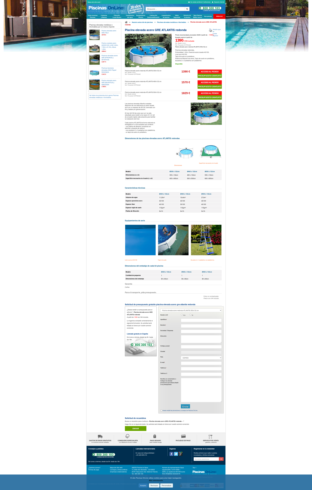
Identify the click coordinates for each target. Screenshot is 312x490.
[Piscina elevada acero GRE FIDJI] (94, 35)
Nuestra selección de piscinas (142, 22)
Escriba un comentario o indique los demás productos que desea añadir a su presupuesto (169, 381)
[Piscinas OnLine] (126, 23)
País (161, 357)
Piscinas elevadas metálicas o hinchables (171, 22)
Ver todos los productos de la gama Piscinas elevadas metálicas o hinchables (104, 96)
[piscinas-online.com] (115, 9)
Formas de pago (93, 470)
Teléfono (163, 368)
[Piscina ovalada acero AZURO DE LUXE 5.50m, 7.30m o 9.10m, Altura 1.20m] (94, 47)
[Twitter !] (176, 454)
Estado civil (164, 315)
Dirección (163, 336)
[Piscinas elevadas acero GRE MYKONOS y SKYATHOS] (94, 60)
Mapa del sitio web (94, 2)
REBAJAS (219, 16)
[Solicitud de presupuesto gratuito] (210, 76)
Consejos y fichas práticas (118, 470)
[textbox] (201, 347)
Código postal (165, 346)
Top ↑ (194, 467)
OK (221, 459)
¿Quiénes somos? (94, 467)
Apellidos (163, 319)
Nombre (163, 325)
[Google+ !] (180, 454)
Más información (156, 480)
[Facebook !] (171, 454)
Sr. (192, 315)
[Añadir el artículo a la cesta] (210, 72)
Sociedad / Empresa (166, 330)
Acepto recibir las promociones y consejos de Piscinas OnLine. (180, 410)
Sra (184, 315)
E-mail (162, 362)
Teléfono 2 (163, 373)
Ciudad (162, 351)
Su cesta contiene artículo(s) (200, 2)
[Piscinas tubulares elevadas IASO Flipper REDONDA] (94, 72)
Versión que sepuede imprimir (217, 32)
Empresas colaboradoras (118, 472)
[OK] (187, 9)
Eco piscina (208, 16)
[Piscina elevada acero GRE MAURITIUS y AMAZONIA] (94, 84)
